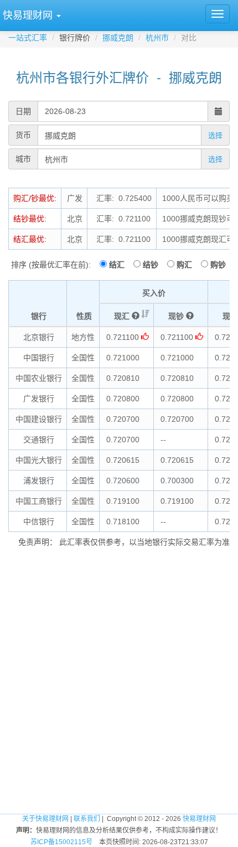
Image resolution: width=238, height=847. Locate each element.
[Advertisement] (119, 683)
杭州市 (157, 37)
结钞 (154, 264)
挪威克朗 (117, 37)
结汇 (120, 264)
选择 (215, 135)
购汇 (188, 264)
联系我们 (87, 819)
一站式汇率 (27, 37)
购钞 (218, 264)
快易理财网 (199, 819)
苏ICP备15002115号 (61, 842)
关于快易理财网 (45, 819)
